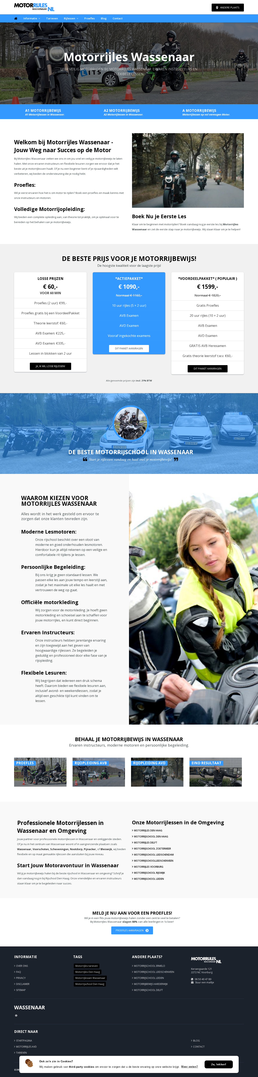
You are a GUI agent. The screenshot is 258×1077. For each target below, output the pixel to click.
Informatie (30, 18)
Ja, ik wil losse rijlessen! (50, 366)
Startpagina (24, 1040)
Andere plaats (229, 7)
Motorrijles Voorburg (148, 866)
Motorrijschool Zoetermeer (152, 848)
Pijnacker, (90, 849)
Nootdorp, (76, 849)
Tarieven (52, 18)
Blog (104, 18)
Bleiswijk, (107, 849)
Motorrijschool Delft (148, 990)
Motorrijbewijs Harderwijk (151, 984)
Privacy (21, 978)
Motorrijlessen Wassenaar (90, 978)
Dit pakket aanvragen (129, 348)
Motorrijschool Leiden (149, 879)
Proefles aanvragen (130, 930)
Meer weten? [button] (189, 1066)
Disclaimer (22, 984)
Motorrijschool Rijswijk (149, 872)
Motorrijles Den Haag (148, 830)
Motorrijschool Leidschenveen (154, 972)
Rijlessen (69, 18)
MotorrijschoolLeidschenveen (153, 860)
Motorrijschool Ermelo (149, 966)
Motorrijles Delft (145, 842)
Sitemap (21, 990)
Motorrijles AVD (26, 1046)
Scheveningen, (59, 849)
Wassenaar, (24, 849)
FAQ (18, 972)
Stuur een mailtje (204, 982)
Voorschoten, (41, 849)
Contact (118, 18)
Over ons (22, 966)
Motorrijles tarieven (86, 966)
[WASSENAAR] (206, 965)
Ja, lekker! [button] (218, 1064)
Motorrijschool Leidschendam (154, 854)
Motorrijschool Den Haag (151, 836)
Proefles (89, 18)
